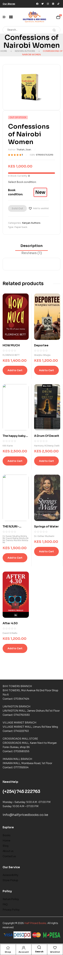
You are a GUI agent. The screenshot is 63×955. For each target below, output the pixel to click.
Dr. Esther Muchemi (44, 536)
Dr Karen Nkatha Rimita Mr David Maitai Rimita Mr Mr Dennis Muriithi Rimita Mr (16, 539)
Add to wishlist (41, 208)
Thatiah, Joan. (24, 149)
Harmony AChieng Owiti (46, 445)
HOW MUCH (11, 345)
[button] (9, 3)
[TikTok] (58, 4)
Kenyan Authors (25, 51)
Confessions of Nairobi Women (31, 41)
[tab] (31, 247)
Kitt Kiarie (8, 445)
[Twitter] (42, 4)
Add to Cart (15, 370)
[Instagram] (48, 4)
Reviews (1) (31, 253)
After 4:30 (10, 623)
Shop (8, 952)
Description (31, 246)
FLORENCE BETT (11, 355)
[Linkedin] (53, 4)
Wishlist (55, 952)
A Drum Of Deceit (46, 436)
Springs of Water (46, 526)
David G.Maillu (10, 633)
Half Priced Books (35, 923)
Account (24, 952)
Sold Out (17, 208)
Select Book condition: (22, 182)
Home (4, 51)
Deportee (41, 345)
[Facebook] (37, 4)
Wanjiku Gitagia (42, 355)
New (40, 192)
